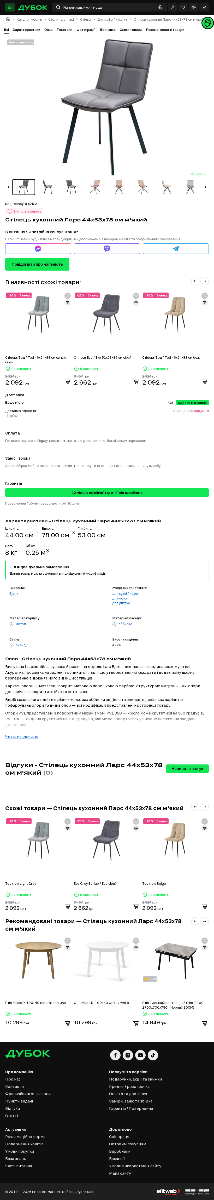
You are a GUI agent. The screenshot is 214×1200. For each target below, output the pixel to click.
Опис (48, 29)
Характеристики (26, 29)
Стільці (85, 19)
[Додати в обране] (67, 296)
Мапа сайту (120, 1173)
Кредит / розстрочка (129, 1086)
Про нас (13, 1079)
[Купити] (67, 382)
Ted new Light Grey (20, 883)
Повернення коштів (24, 1144)
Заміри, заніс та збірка (130, 1101)
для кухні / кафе (125, 593)
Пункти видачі (19, 1101)
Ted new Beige (154, 883)
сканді (21, 645)
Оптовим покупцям (127, 1144)
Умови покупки (19, 1151)
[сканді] (11, 645)
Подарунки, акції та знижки (135, 1079)
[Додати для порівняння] (67, 302)
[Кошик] (204, 7)
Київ (171, 402)
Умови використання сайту (135, 1166)
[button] (8, 187)
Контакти (14, 1086)
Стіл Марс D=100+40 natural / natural (35, 1002)
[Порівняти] (193, 7)
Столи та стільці (61, 19)
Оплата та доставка (128, 1094)
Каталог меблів (29, 19)
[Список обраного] (183, 7)
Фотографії (86, 29)
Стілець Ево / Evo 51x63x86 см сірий (103, 357)
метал (21, 624)
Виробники (119, 1151)
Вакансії (117, 1158)
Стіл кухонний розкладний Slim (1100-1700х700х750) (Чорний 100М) (173, 1005)
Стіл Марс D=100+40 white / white (101, 1002)
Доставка (108, 29)
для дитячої (121, 603)
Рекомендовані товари (165, 29)
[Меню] (10, 7)
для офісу (120, 598)
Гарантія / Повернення (131, 1108)
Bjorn (13, 593)
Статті (11, 1115)
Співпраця (119, 1136)
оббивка (125, 624)
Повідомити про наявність (37, 264)
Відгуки (12, 1108)
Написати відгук (187, 768)
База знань (15, 1158)
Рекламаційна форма (25, 1136)
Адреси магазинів (192, 402)
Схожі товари (131, 29)
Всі (6, 29)
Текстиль (65, 29)
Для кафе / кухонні (112, 19)
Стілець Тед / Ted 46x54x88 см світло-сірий (36, 360)
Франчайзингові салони (28, 1094)
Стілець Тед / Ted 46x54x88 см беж (171, 357)
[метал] (11, 624)
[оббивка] (114, 624)
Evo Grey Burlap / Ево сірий (95, 883)
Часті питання (18, 1166)
